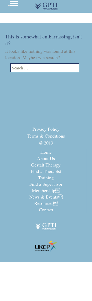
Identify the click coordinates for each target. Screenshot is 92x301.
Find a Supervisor (45, 184)
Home (46, 152)
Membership (46, 190)
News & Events (46, 197)
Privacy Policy (46, 129)
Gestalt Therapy (46, 165)
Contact (46, 209)
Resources (46, 203)
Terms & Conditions (46, 136)
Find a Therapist (46, 171)
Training (46, 177)
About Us (46, 158)
